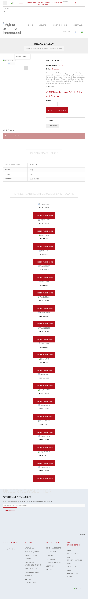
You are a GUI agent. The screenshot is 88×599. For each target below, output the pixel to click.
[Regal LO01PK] (44, 436)
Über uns (50, 566)
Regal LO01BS (44, 331)
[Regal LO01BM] (44, 297)
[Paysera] (78, 588)
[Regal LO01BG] (44, 204)
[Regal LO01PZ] (44, 452)
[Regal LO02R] (44, 359)
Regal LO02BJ (44, 409)
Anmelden (6, 3)
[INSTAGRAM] (9, 589)
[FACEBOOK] (4, 589)
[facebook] (81, 3)
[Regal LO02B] (44, 343)
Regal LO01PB (44, 471)
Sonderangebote (53, 548)
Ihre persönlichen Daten (73, 573)
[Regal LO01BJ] (44, 313)
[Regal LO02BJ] (44, 405)
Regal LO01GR (44, 269)
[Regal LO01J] (44, 251)
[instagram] (84, 3)
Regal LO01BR (44, 223)
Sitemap (49, 570)
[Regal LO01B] (44, 235)
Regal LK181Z (44, 424)
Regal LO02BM (44, 393)
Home (28, 48)
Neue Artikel (51, 552)
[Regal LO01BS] (44, 328)
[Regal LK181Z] (44, 421)
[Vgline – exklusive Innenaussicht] (12, 28)
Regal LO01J (44, 254)
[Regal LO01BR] (44, 220)
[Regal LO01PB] (44, 467)
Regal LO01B (44, 238)
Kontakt (49, 555)
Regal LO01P (44, 285)
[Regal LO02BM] (44, 390)
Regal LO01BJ (44, 316)
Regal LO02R (44, 362)
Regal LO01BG (44, 207)
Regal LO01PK (44, 440)
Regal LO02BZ (44, 378)
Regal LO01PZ (44, 455)
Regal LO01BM (44, 300)
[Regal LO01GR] (44, 266)
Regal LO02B (44, 347)
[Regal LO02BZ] (44, 374)
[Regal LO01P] (44, 282)
